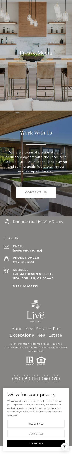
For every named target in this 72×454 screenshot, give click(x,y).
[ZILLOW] (56, 378)
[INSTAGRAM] (16, 378)
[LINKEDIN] (36, 378)
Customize (36, 433)
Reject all (36, 423)
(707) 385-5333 (23, 262)
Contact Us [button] (36, 192)
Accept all (36, 443)
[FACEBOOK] (26, 378)
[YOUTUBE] (46, 378)
